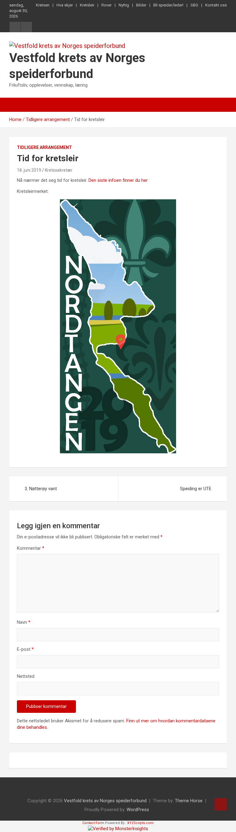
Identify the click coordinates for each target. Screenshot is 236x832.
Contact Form (93, 823)
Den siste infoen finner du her (118, 180)
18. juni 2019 (29, 170)
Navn (23, 622)
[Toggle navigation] (17, 105)
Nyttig (124, 5)
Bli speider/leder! (168, 5)
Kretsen (42, 5)
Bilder (141, 5)
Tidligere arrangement (44, 147)
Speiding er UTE (195, 488)
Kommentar (30, 548)
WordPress (138, 809)
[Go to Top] (220, 804)
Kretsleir (87, 5)
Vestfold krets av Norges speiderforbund (105, 800)
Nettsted (25, 676)
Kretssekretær (59, 170)
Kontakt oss (216, 5)
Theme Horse (189, 800)
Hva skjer (65, 5)
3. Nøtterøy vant (41, 488)
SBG (194, 5)
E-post (25, 649)
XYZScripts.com (140, 823)
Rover (106, 5)
